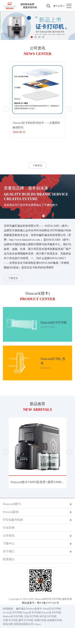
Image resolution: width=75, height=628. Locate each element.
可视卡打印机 (10, 620)
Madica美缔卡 (34, 608)
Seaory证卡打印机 (51, 612)
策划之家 (8, 624)
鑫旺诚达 (21, 608)
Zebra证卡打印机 (51, 608)
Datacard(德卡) (12, 503)
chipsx (37, 624)
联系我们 (8, 559)
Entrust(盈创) (11, 511)
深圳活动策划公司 (23, 624)
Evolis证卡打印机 (12, 612)
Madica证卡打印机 (13, 616)
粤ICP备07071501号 (48, 602)
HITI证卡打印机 (48, 616)
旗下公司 (57, 6)
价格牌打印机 (54, 620)
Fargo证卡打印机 (32, 612)
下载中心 (8, 543)
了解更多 (37, 165)
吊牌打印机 (40, 620)
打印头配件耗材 (13, 519)
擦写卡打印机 (25, 620)
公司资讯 (8, 535)
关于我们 (8, 551)
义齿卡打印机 (31, 616)
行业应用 (8, 527)
